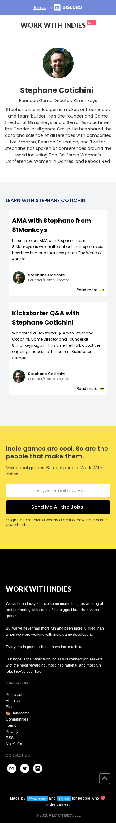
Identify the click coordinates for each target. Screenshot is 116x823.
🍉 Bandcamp (18, 713)
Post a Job (15, 695)
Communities (17, 719)
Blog (10, 707)
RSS (10, 738)
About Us (13, 701)
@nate (64, 798)
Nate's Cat (14, 744)
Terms (11, 725)
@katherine (37, 798)
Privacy (12, 732)
